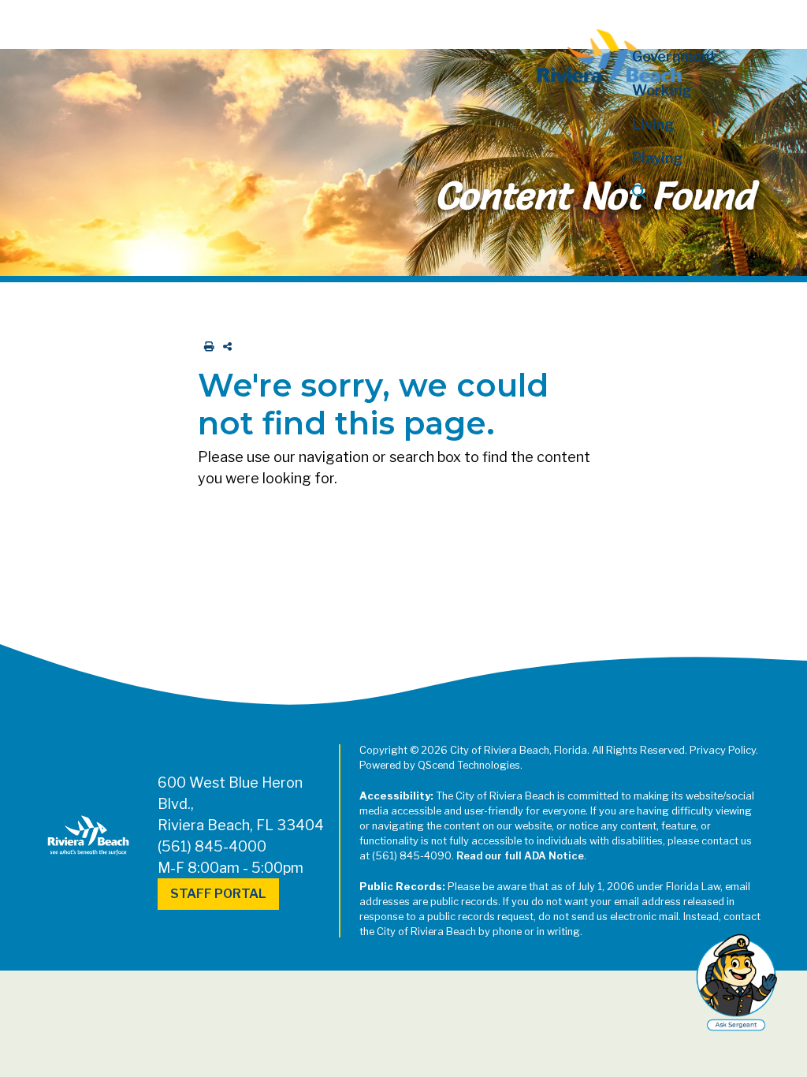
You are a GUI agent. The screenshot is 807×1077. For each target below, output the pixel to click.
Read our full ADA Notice (520, 856)
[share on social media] (224, 346)
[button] (693, 192)
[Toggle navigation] (26, 21)
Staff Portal (218, 893)
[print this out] (206, 346)
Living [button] (653, 124)
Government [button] (674, 56)
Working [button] (661, 90)
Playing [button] (657, 158)
